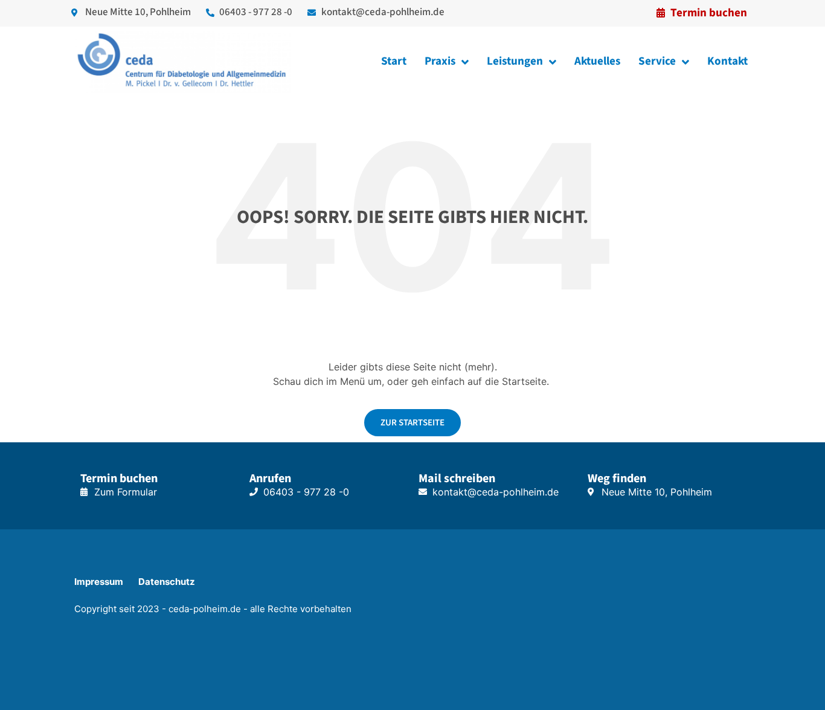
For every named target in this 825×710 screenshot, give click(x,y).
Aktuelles (597, 61)
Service (657, 61)
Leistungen (515, 61)
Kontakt (727, 61)
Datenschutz (166, 581)
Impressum (98, 581)
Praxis (440, 61)
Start (393, 61)
